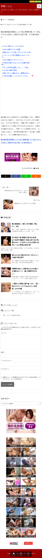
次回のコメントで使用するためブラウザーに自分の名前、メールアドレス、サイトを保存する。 (22, 378)
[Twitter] (6, 176)
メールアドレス (6, 360)
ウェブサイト (5, 369)
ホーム (4, 19)
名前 (3, 352)
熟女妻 (12, 19)
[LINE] (26, 176)
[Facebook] (16, 176)
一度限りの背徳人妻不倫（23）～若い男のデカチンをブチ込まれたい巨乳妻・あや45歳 (25, 286)
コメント (3, 333)
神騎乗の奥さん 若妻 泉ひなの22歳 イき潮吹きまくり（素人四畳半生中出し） (25, 271)
